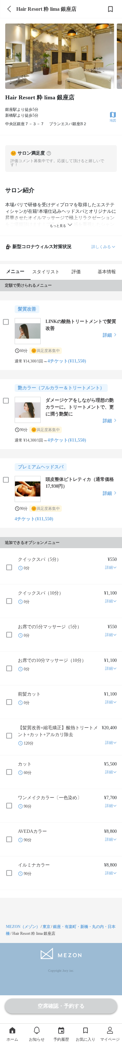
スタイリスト (46, 271)
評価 (76, 271)
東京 (46, 926)
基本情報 (107, 271)
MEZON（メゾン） (23, 926)
